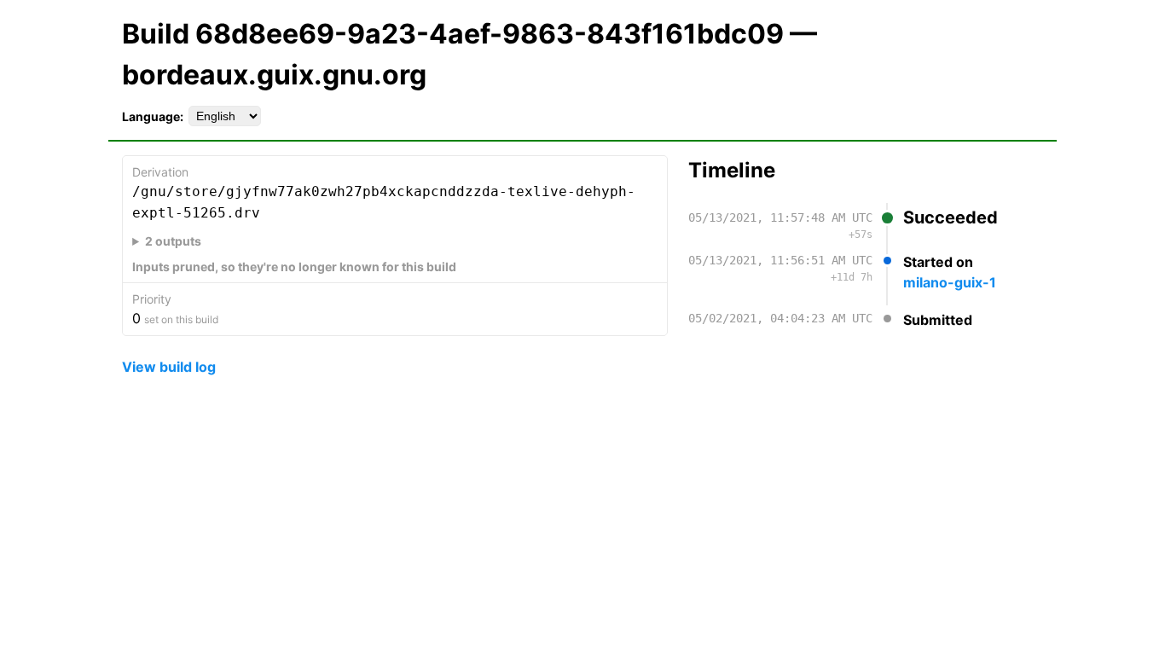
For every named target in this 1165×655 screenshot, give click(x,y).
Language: (152, 116)
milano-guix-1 (949, 282)
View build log (169, 366)
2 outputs (173, 241)
